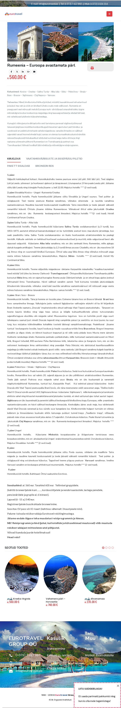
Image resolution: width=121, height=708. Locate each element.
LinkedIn (22, 71)
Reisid (89, 649)
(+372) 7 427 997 (73, 3)
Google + (28, 71)
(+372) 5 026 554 (99, 3)
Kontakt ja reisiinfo (60, 655)
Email (34, 71)
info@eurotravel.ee (48, 3)
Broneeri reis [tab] (44, 165)
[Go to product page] (22, 574)
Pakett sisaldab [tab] (18, 165)
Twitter (17, 71)
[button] (109, 14)
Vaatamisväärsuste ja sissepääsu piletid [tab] (54, 158)
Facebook (11, 71)
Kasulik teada (56, 668)
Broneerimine (56, 649)
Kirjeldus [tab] (14, 158)
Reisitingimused (58, 662)
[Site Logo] (13, 13)
